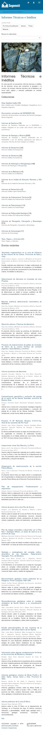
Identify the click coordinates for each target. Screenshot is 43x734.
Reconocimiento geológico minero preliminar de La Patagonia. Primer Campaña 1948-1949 (22, 579)
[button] (28, 2)
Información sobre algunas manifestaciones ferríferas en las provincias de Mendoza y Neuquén (22, 653)
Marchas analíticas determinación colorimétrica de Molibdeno (22, 302)
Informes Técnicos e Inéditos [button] (12, 12)
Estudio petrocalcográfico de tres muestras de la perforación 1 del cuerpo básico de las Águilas (22, 628)
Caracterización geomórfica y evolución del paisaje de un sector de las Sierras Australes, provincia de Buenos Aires (22, 398)
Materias (5, 29)
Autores (23, 26)
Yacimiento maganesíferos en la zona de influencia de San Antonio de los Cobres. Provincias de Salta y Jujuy (22, 254)
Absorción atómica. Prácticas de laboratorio (18, 324)
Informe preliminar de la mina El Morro (16, 701)
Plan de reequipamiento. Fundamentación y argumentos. (22, 487)
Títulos (30, 26)
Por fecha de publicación (10, 26)
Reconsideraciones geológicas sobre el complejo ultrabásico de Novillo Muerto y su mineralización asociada (22, 603)
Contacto (4, 728)
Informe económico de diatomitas (14, 371)
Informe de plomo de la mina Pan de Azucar (18, 507)
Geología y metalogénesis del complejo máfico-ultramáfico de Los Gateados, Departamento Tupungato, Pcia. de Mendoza (22, 554)
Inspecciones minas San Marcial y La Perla (18, 445)
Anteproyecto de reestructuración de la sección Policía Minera (22, 467)
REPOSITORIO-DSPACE (10, 726)
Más (3, 718)
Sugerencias (13, 728)
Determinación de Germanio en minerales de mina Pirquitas (22, 280)
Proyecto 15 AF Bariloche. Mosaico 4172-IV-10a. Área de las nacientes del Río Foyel (22, 421)
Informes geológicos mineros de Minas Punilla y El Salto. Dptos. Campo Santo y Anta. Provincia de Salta (22, 677)
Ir (39, 38)
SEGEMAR (5, 723)
